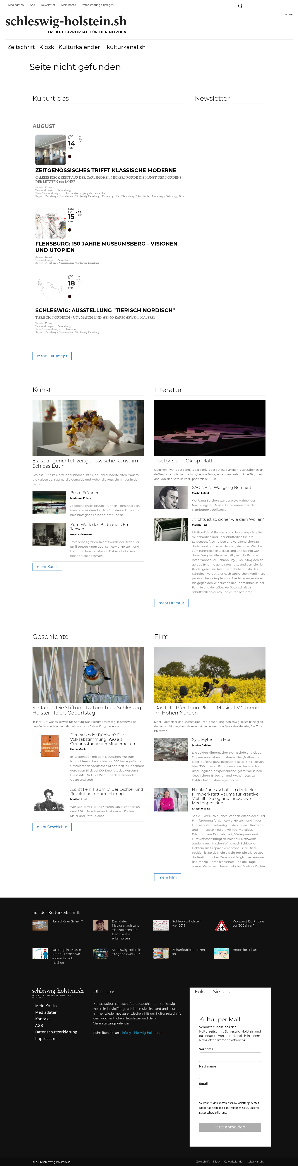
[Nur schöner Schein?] (40, 925)
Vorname (206, 1049)
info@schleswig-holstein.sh (142, 1033)
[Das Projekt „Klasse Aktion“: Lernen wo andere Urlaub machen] (40, 953)
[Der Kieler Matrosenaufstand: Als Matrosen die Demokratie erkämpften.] (100, 925)
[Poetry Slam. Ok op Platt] (209, 428)
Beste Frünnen (84, 493)
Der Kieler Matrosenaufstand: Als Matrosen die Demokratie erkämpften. (126, 930)
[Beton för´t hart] (221, 953)
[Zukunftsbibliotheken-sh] (161, 953)
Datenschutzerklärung (212, 1112)
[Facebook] (249, 5)
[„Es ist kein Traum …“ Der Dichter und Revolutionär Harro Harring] (49, 799)
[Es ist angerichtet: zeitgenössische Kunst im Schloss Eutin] (88, 428)
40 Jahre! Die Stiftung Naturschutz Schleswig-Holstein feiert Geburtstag (88, 711)
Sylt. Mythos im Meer (212, 740)
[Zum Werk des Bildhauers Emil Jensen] (49, 534)
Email (203, 1083)
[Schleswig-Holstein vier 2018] (161, 925)
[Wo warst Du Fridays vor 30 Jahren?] (221, 925)
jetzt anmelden (230, 1127)
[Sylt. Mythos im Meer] (171, 749)
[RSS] (289, 5)
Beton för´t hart (245, 950)
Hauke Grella (78, 749)
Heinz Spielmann (81, 534)
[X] (242, 1006)
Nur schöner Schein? (67, 921)
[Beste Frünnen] (49, 502)
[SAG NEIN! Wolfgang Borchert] (171, 497)
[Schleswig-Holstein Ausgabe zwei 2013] (100, 953)
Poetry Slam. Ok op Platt (183, 461)
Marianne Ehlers (80, 498)
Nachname (207, 1066)
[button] (240, 6)
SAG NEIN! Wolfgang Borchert (221, 488)
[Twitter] (269, 5)
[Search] (36, 116)
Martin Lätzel (200, 493)
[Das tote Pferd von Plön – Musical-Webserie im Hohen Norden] (209, 675)
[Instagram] (259, 5)
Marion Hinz (199, 524)
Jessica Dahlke (201, 745)
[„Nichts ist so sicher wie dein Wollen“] (171, 529)
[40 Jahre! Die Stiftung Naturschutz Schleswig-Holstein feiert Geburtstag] (88, 675)
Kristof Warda (201, 808)
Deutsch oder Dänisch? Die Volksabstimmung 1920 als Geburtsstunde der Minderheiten (102, 740)
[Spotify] (279, 5)
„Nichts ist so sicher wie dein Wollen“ (228, 520)
